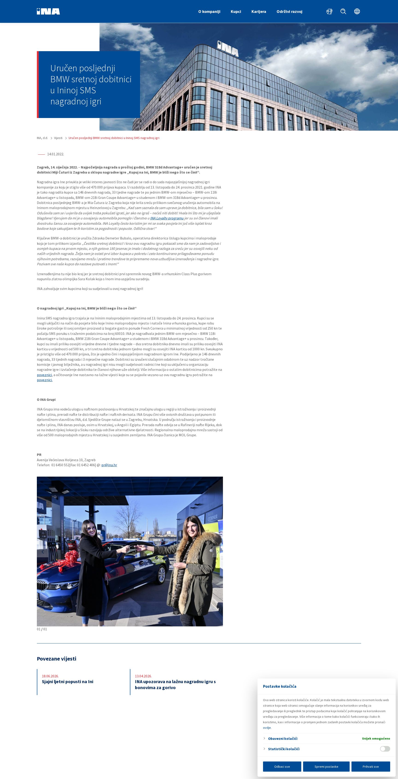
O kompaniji (209, 11)
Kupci (236, 11)
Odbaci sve (282, 766)
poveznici (44, 374)
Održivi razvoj (289, 11)
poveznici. (45, 380)
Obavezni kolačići (282, 738)
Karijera (259, 11)
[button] (42, 551)
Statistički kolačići (283, 749)
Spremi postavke (326, 766)
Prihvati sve (371, 766)
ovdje (267, 728)
